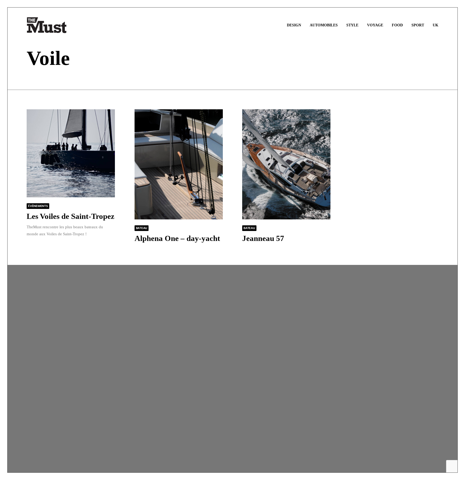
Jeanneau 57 (263, 238)
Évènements (38, 206)
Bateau (141, 228)
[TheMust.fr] (47, 25)
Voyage (375, 25)
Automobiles (324, 25)
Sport (417, 25)
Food (397, 25)
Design (294, 25)
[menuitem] (296, 25)
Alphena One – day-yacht (177, 238)
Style (352, 25)
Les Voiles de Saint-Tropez (70, 216)
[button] (71, 153)
